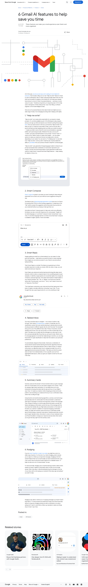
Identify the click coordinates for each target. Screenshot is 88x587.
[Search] (67, 2)
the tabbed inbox (40, 323)
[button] (78, 2)
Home (19, 7)
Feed (54, 2)
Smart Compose (29, 194)
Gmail (42, 7)
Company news (45, 2)
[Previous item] (6, 569)
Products (37, 7)
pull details (32, 142)
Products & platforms (33, 2)
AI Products (28, 517)
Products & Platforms (27, 7)
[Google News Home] (10, 2)
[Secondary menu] (71, 2)
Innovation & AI (20, 2)
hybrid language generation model (43, 201)
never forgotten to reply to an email (38, 453)
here (26, 124)
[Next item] (10, 569)
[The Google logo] (7, 584)
